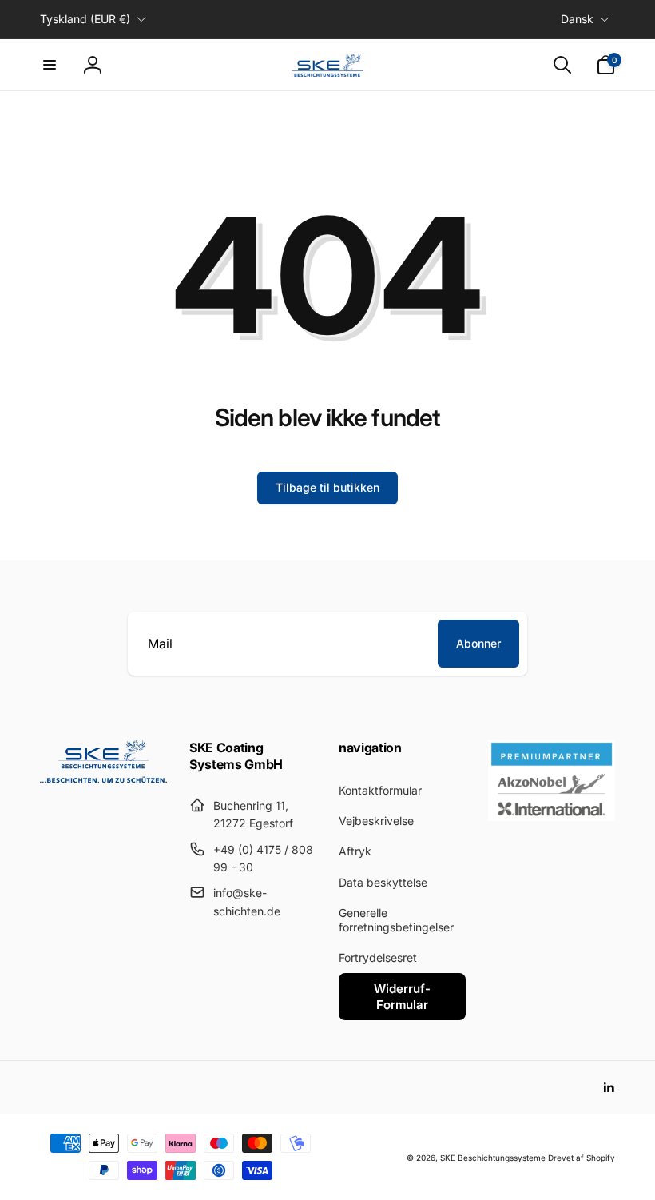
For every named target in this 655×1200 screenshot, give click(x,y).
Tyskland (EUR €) (85, 19)
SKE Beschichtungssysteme (493, 1157)
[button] (49, 64)
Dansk (577, 19)
